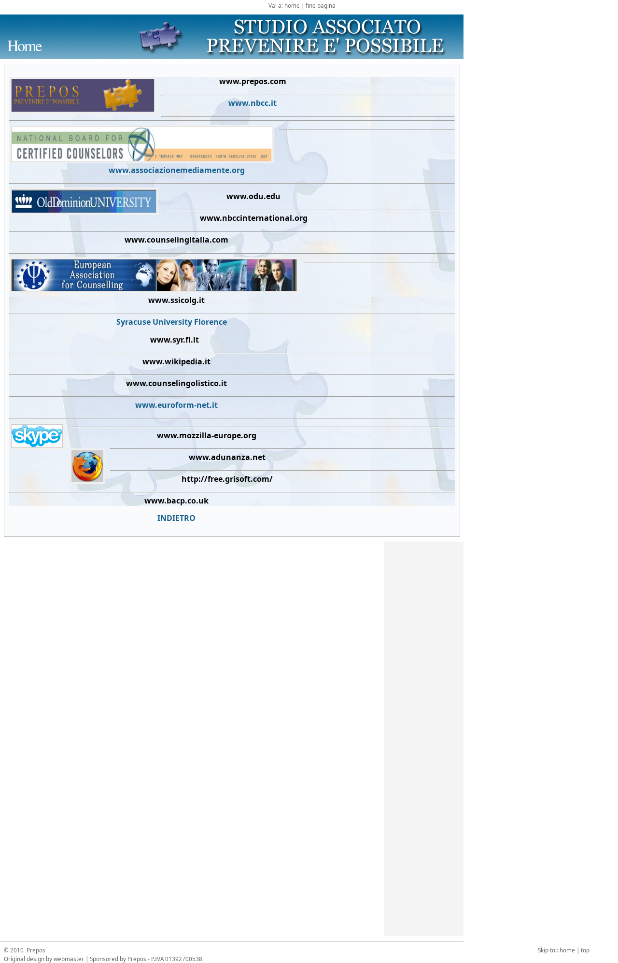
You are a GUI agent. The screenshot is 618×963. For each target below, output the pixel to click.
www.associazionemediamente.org (177, 170)
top (585, 950)
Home (24, 45)
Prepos (35, 950)
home (292, 5)
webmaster (69, 959)
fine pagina (321, 5)
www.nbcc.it (252, 103)
